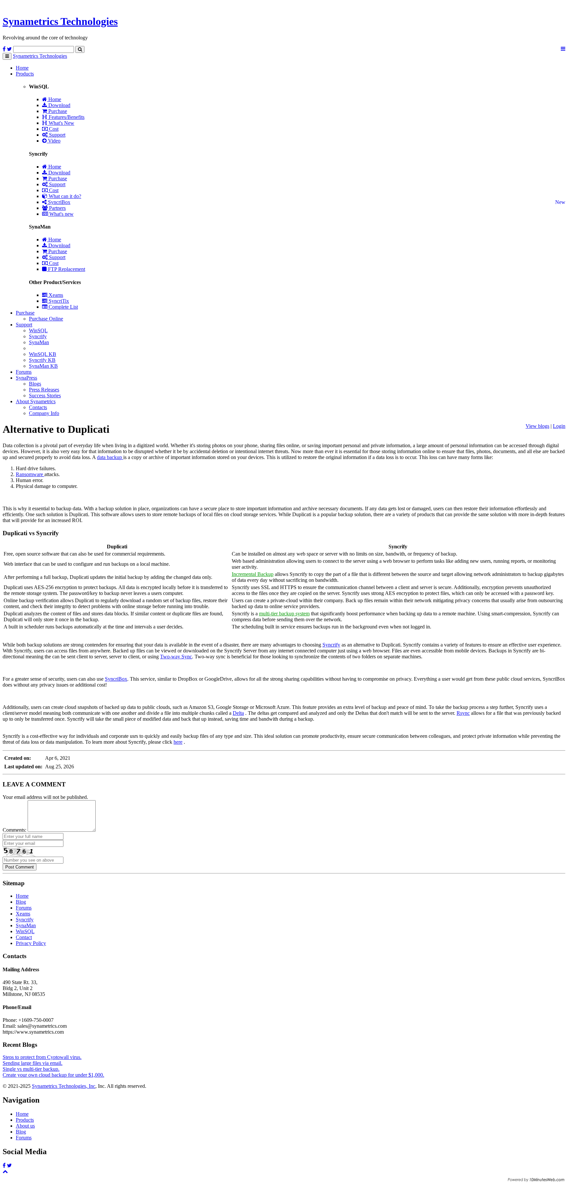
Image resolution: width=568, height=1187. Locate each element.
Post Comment (19, 867)
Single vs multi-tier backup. (31, 1069)
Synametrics (60, 21)
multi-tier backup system (284, 613)
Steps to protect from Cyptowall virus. (42, 1057)
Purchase (57, 111)
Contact (24, 937)
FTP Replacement (66, 269)
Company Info (44, 413)
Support (56, 135)
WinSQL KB (42, 354)
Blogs (35, 383)
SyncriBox (58, 202)
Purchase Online (46, 318)
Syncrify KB (42, 360)
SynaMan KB (43, 366)
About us (25, 1126)
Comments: (14, 830)
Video (53, 140)
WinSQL (38, 330)
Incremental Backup (252, 574)
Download (58, 105)
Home (22, 68)
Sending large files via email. (32, 1063)
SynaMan (39, 342)
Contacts (38, 407)
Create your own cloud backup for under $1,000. (53, 1075)
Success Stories (45, 395)
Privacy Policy (31, 943)
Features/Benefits (65, 117)
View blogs (537, 426)
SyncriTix (58, 301)
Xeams (55, 295)
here (178, 742)
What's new (61, 214)
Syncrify (38, 336)
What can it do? (64, 196)
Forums (24, 372)
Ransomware (30, 474)
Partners (57, 208)
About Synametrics (36, 401)
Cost (53, 129)
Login (559, 426)
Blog (21, 902)
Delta (238, 713)
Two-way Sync (176, 656)
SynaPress (26, 378)
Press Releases (44, 389)
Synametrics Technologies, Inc (63, 1086)
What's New (60, 123)
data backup (110, 457)
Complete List (62, 307)
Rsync (463, 713)
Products (25, 74)
